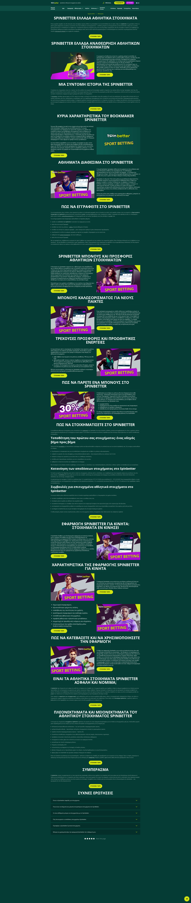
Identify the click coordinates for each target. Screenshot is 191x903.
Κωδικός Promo (102, 8)
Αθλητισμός (78, 8)
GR (138, 3)
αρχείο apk (101, 662)
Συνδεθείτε (119, 3)
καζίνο (71, 227)
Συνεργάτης (127, 8)
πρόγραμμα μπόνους (60, 31)
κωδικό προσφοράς (65, 235)
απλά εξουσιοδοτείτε (67, 216)
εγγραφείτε (61, 446)
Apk (63, 8)
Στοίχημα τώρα (95, 36)
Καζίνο (87, 8)
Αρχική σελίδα (53, 8)
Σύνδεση (113, 8)
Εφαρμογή (70, 8)
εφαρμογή (85, 430)
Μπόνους (108, 3)
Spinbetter (54, 96)
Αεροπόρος (135, 8)
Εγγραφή (130, 3)
